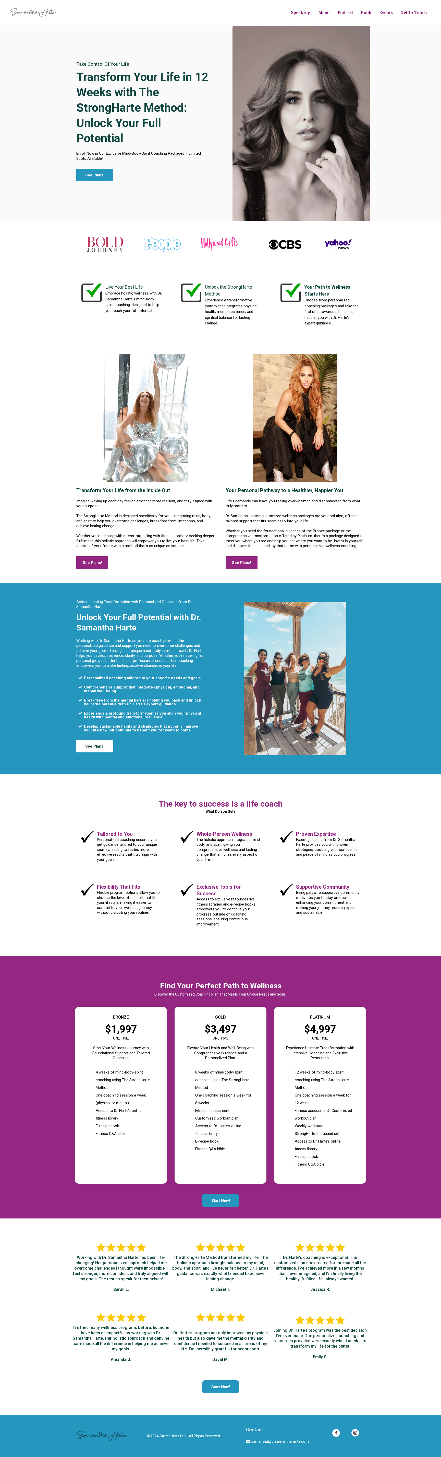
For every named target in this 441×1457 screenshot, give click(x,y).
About (324, 12)
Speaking (301, 12)
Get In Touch (413, 12)
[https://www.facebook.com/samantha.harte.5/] (336, 1433)
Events (386, 12)
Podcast (345, 12)
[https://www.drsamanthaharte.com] (33, 13)
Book (366, 12)
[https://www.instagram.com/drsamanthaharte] (355, 1433)
